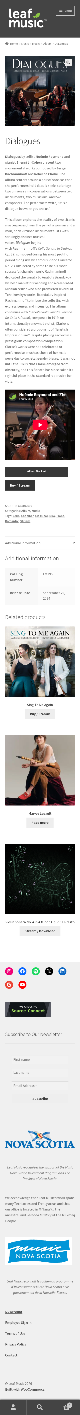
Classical (41, 516)
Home (14, 44)
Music (25, 44)
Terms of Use (15, 1333)
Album (47, 44)
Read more (40, 822)
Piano (60, 516)
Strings (25, 521)
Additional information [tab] (22, 543)
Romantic (12, 521)
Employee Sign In (18, 1322)
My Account (13, 1312)
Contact (11, 1355)
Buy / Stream (20, 485)
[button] (68, 62)
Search (40, 1407)
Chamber (27, 516)
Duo (52, 516)
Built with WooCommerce (24, 1389)
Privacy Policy (15, 1344)
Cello (16, 516)
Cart (61, 1403)
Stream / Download (40, 931)
